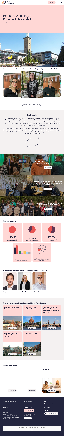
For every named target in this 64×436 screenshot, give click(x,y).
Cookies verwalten (28, 401)
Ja (31, 429)
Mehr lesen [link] (47, 167)
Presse (46, 401)
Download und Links (49, 404)
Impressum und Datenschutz (9, 401)
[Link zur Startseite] (8, 2)
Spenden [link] (51, 2)
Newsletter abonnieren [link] (50, 413)
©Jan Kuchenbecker (60, 67)
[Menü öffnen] (61, 2)
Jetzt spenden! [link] (28, 410)
